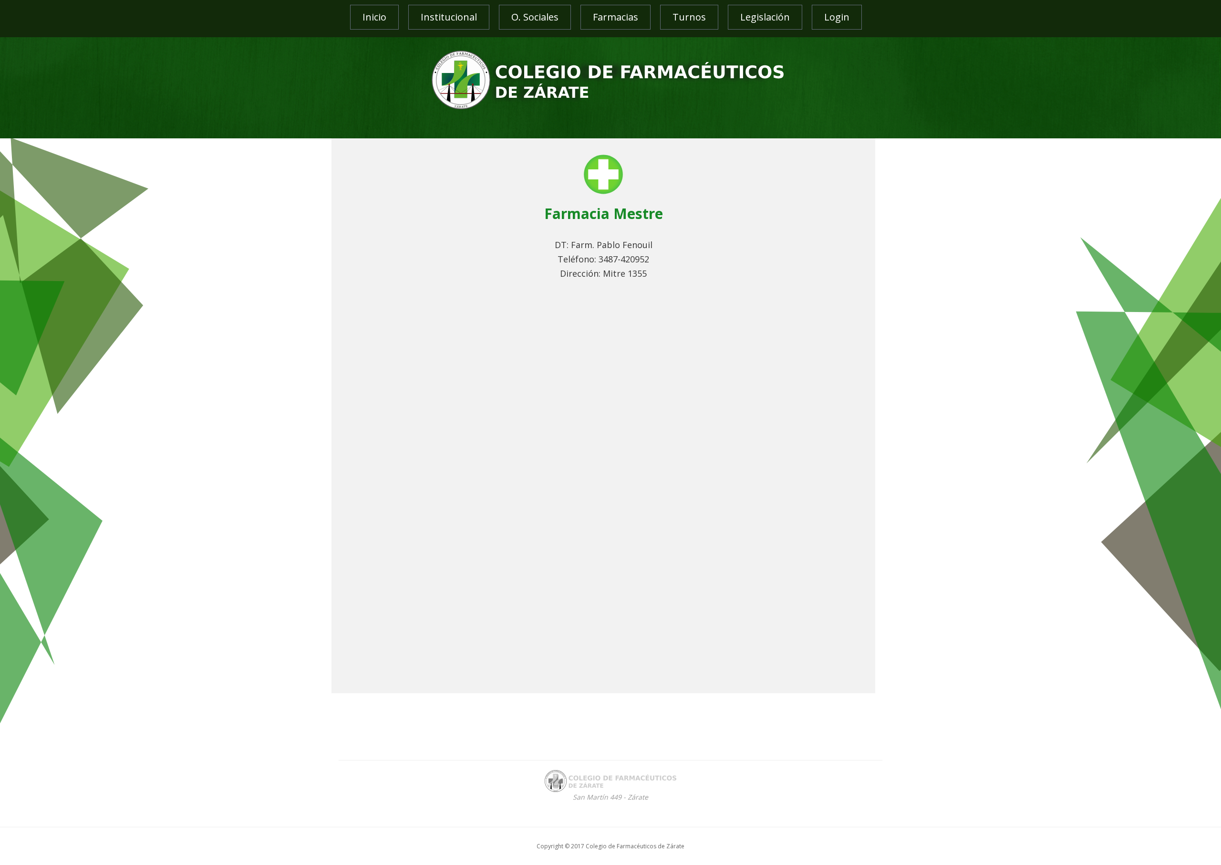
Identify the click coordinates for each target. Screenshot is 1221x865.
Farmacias (615, 16)
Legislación (765, 16)
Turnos (689, 16)
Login (836, 16)
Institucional (449, 16)
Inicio (374, 16)
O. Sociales (535, 16)
